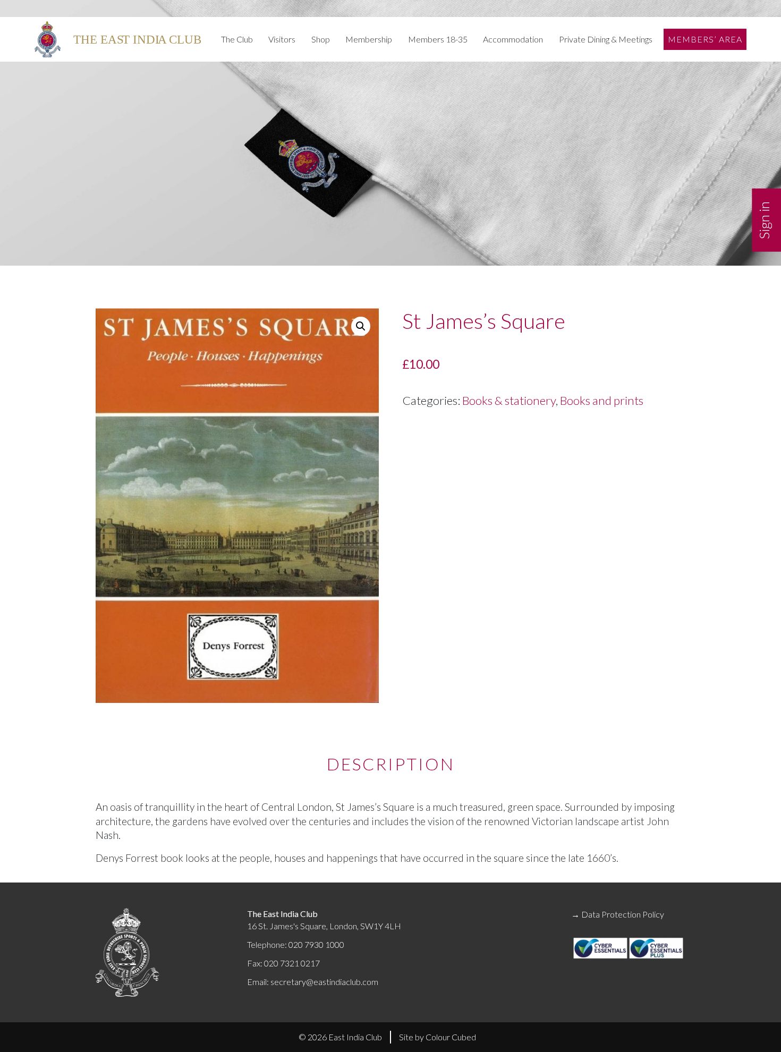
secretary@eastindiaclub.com (324, 982)
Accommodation (513, 39)
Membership (368, 39)
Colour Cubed (451, 1037)
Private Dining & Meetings (605, 39)
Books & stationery (509, 400)
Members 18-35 (438, 39)
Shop (320, 39)
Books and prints (601, 400)
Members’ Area (705, 39)
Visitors (281, 39)
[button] (360, 326)
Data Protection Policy (622, 914)
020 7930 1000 (316, 944)
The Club (237, 39)
